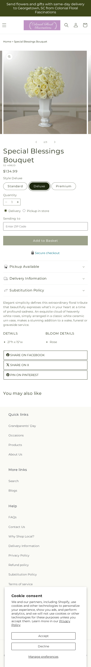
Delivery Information (23, 546)
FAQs (12, 517)
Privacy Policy (18, 555)
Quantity (10, 195)
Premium (64, 186)
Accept (43, 636)
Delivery (15, 211)
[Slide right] (54, 142)
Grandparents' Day (22, 426)
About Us (15, 454)
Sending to (18, 218)
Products (15, 445)
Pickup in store (38, 211)
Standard (15, 186)
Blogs (12, 490)
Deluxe (39, 186)
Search (13, 481)
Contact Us (16, 527)
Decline (43, 646)
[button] (66, 25)
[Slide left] (36, 142)
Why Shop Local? (21, 536)
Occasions (16, 435)
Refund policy (18, 565)
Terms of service (20, 584)
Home (7, 41)
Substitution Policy (22, 574)
